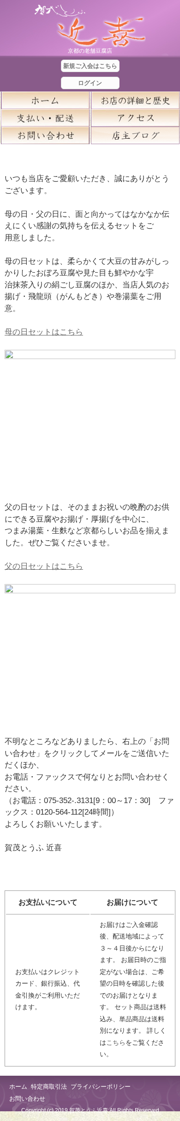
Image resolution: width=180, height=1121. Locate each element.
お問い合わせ (27, 1098)
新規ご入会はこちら (90, 65)
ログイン (90, 82)
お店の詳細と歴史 (135, 100)
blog (135, 135)
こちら (116, 1042)
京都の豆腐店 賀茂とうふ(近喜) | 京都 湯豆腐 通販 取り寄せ (90, 26)
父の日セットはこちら (44, 566)
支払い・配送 (45, 118)
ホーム (45, 100)
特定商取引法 (49, 1086)
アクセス (135, 118)
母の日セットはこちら (44, 332)
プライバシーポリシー (101, 1086)
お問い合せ (45, 135)
